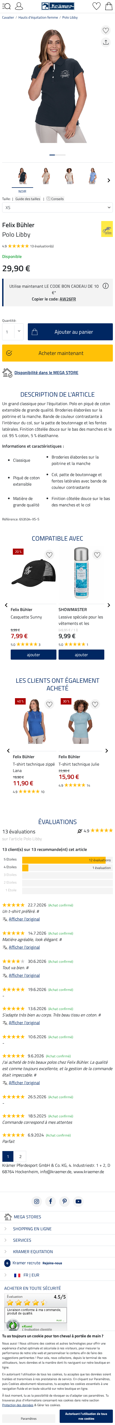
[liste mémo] (97, 5)
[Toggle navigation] (6, 6)
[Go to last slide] (6, 605)
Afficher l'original (24, 919)
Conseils (57, 198)
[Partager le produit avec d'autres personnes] (106, 42)
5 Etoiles (10, 859)
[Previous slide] (6, 180)
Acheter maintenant (61, 353)
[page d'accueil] (58, 5)
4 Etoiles (10, 867)
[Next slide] (108, 180)
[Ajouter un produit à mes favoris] (106, 30)
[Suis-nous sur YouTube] (78, 1201)
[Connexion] (19, 5)
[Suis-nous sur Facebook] (50, 1201)
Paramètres (29, 1418)
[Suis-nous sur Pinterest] (64, 1201)
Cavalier (8, 17)
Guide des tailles (28, 198)
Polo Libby (70, 17)
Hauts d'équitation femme (38, 17)
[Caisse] (109, 5)
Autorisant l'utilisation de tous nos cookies (86, 1416)
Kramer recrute (34, 1262)
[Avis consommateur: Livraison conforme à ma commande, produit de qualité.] (35, 1313)
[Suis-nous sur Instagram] (36, 1201)
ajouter (81, 654)
